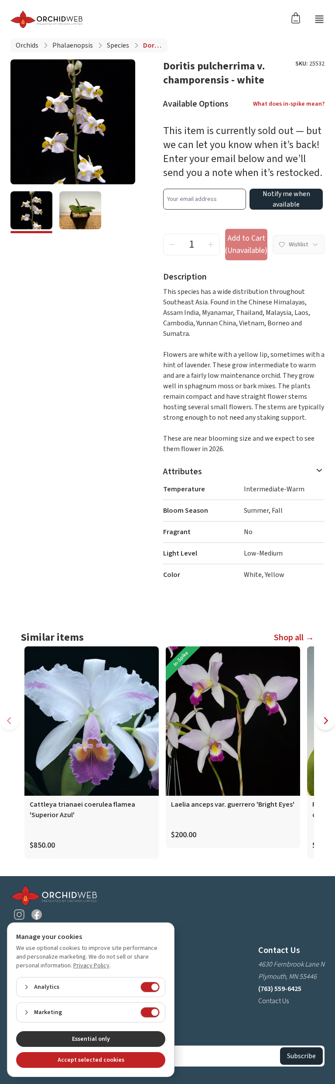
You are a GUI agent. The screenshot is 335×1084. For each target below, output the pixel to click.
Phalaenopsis (72, 45)
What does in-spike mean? (289, 104)
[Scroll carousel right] (325, 720)
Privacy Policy (91, 965)
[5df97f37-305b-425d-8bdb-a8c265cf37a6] (80, 212)
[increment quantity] (211, 245)
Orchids (27, 45)
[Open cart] (298, 17)
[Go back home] (46, 19)
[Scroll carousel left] (9, 720)
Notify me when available (286, 199)
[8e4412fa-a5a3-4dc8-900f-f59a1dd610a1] (31, 212)
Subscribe (301, 1056)
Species (118, 45)
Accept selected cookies (91, 1060)
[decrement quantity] (172, 245)
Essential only (91, 1039)
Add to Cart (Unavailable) (246, 244)
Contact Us (273, 1001)
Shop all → (294, 638)
